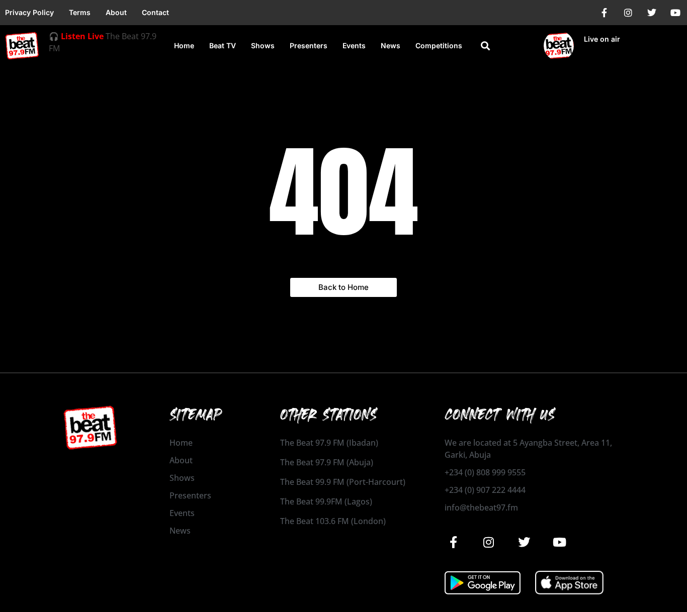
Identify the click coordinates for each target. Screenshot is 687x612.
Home (184, 45)
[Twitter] (651, 12)
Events (354, 45)
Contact (155, 12)
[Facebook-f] (604, 12)
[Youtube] (675, 12)
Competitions (438, 45)
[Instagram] (628, 12)
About (116, 12)
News (390, 45)
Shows (263, 45)
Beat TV (222, 45)
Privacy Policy (29, 12)
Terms (80, 12)
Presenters (308, 45)
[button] (485, 46)
